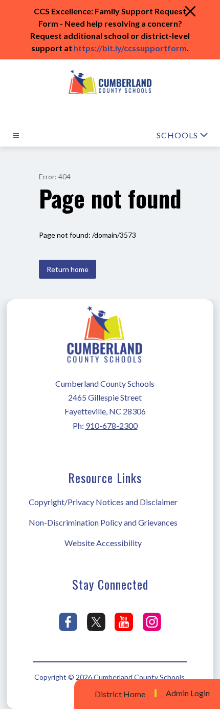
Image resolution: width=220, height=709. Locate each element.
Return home (68, 269)
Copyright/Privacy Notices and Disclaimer (103, 502)
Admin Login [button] (188, 693)
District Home (120, 694)
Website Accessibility (103, 543)
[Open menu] (16, 135)
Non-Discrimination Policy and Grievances (103, 522)
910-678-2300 (111, 425)
